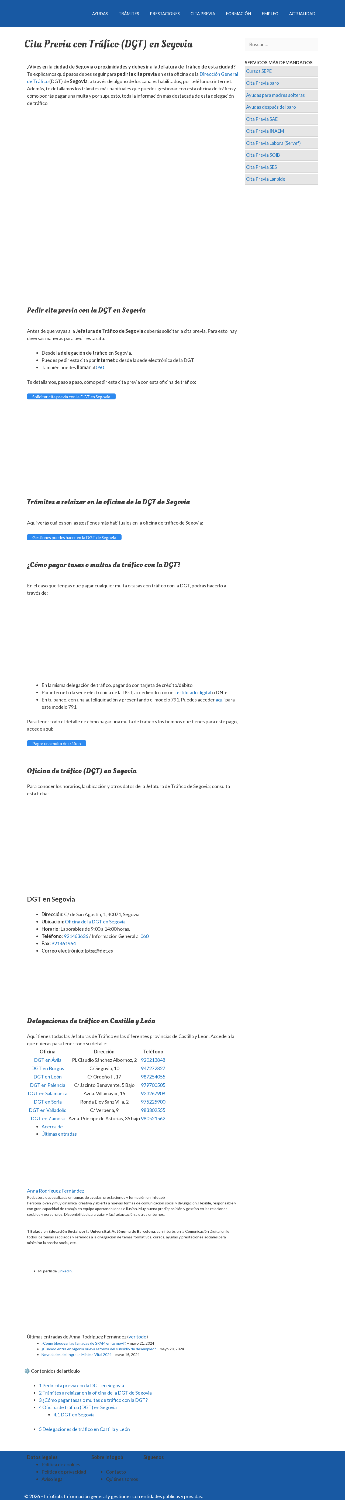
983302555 (153, 1110)
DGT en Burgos (47, 1068)
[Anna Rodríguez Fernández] (60, 1183)
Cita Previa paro (262, 83)
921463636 (76, 936)
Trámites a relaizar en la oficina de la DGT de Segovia (95, 1393)
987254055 (153, 1077)
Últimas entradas (59, 1134)
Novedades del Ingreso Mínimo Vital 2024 (77, 1354)
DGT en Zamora (48, 1118)
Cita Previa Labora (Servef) (273, 143)
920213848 (153, 1060)
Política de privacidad (64, 1472)
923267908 (153, 1093)
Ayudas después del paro (271, 107)
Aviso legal (53, 1479)
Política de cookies (61, 1464)
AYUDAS (100, 13)
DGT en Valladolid (48, 1110)
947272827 (153, 1068)
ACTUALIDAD (302, 13)
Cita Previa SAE (262, 119)
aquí (220, 700)
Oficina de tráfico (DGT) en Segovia (78, 1407)
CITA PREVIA (203, 13)
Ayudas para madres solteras (275, 95)
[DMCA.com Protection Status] (217, 1496)
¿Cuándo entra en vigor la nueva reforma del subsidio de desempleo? (99, 1349)
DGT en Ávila (47, 1060)
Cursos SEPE (259, 71)
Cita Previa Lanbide (265, 179)
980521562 (153, 1118)
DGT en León (47, 1077)
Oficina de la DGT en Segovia (95, 921)
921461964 (63, 943)
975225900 (153, 1102)
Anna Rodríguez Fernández (55, 1191)
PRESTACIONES (165, 13)
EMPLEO (270, 13)
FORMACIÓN (238, 13)
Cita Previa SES (261, 167)
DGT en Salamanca (47, 1093)
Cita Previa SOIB (263, 155)
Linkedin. (65, 1271)
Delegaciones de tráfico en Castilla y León (84, 1429)
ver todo (137, 1337)
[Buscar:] (281, 44)
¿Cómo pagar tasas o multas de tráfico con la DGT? (93, 1400)
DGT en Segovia (74, 1414)
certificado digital (192, 692)
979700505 (153, 1085)
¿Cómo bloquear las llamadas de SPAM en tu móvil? (84, 1343)
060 (100, 367)
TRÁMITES (129, 13)
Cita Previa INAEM (265, 131)
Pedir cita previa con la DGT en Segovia (81, 1385)
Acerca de (52, 1126)
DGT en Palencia (47, 1085)
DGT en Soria (48, 1102)
